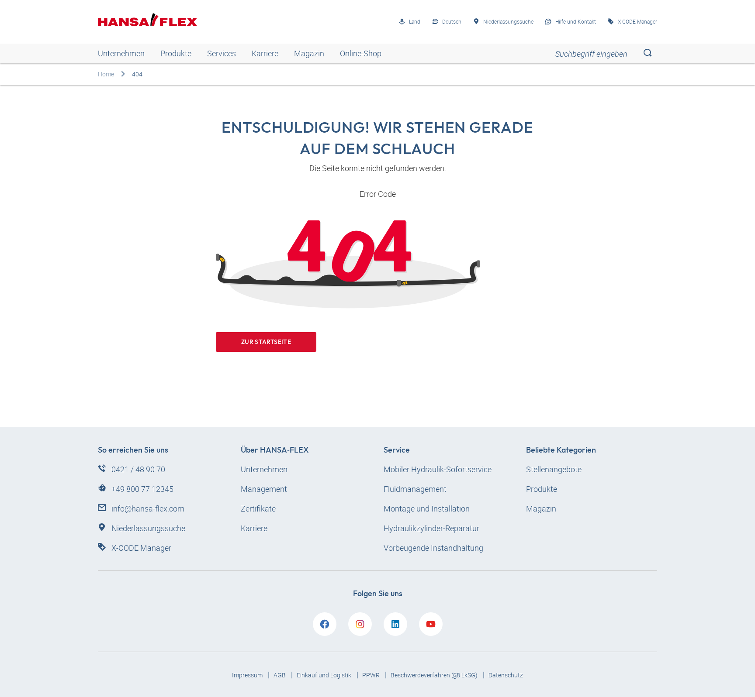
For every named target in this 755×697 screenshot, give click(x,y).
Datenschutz (505, 675)
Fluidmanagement (415, 489)
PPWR (371, 675)
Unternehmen (121, 53)
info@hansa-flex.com (147, 508)
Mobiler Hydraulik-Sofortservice (438, 469)
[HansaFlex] (147, 19)
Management (264, 489)
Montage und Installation (427, 508)
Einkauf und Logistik (325, 675)
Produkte (175, 53)
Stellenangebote (554, 469)
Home (106, 74)
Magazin (309, 53)
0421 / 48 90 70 (138, 469)
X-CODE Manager (141, 547)
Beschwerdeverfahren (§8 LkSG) (435, 675)
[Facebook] (324, 624)
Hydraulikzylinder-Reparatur (431, 528)
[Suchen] (647, 53)
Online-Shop (360, 53)
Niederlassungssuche (148, 528)
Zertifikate (258, 508)
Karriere (265, 53)
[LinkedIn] (395, 624)
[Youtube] (431, 624)
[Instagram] (360, 624)
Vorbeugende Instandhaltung (433, 547)
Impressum (248, 675)
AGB (280, 675)
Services (221, 53)
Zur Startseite (266, 342)
